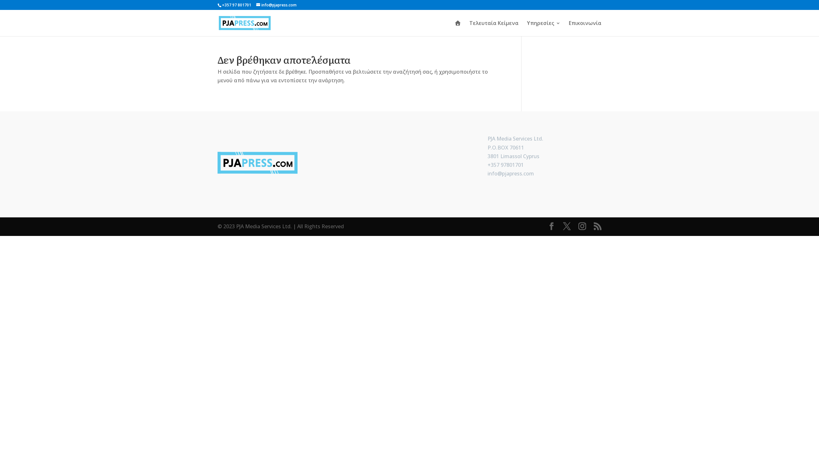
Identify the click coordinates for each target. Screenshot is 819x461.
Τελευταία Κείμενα (494, 24)
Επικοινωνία (585, 24)
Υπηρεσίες (540, 24)
